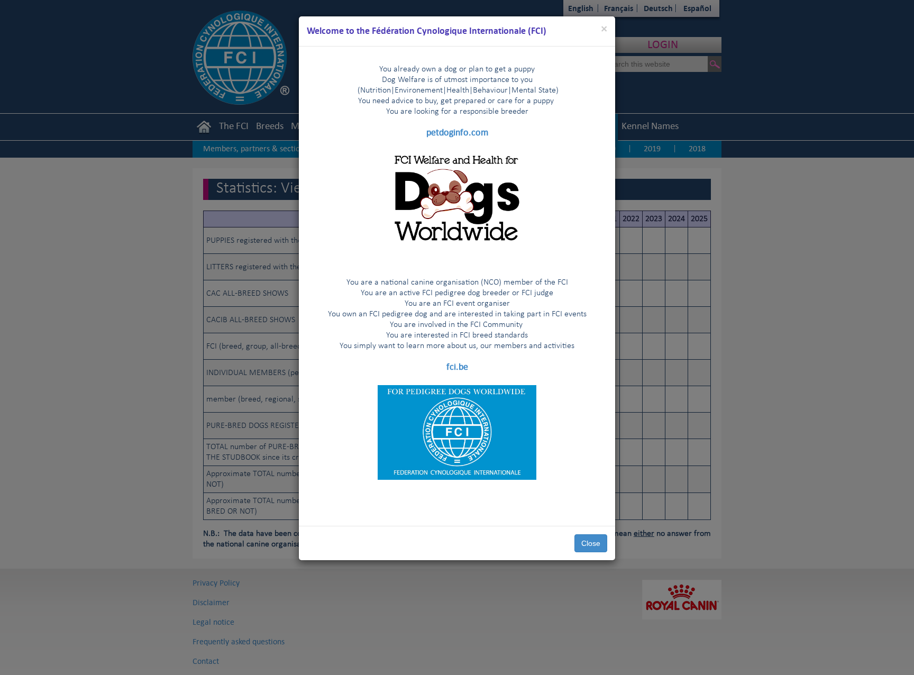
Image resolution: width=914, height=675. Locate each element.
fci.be (457, 366)
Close (590, 543)
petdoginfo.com (457, 132)
